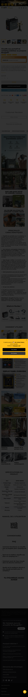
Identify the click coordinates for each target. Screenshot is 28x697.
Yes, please (14, 349)
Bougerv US (16, 345)
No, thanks (14, 353)
